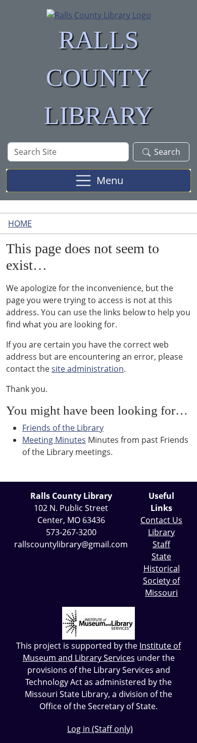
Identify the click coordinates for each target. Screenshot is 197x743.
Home (20, 223)
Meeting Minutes (54, 439)
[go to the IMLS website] (98, 623)
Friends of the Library (63, 427)
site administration (88, 368)
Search (167, 151)
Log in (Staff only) (100, 728)
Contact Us (161, 520)
